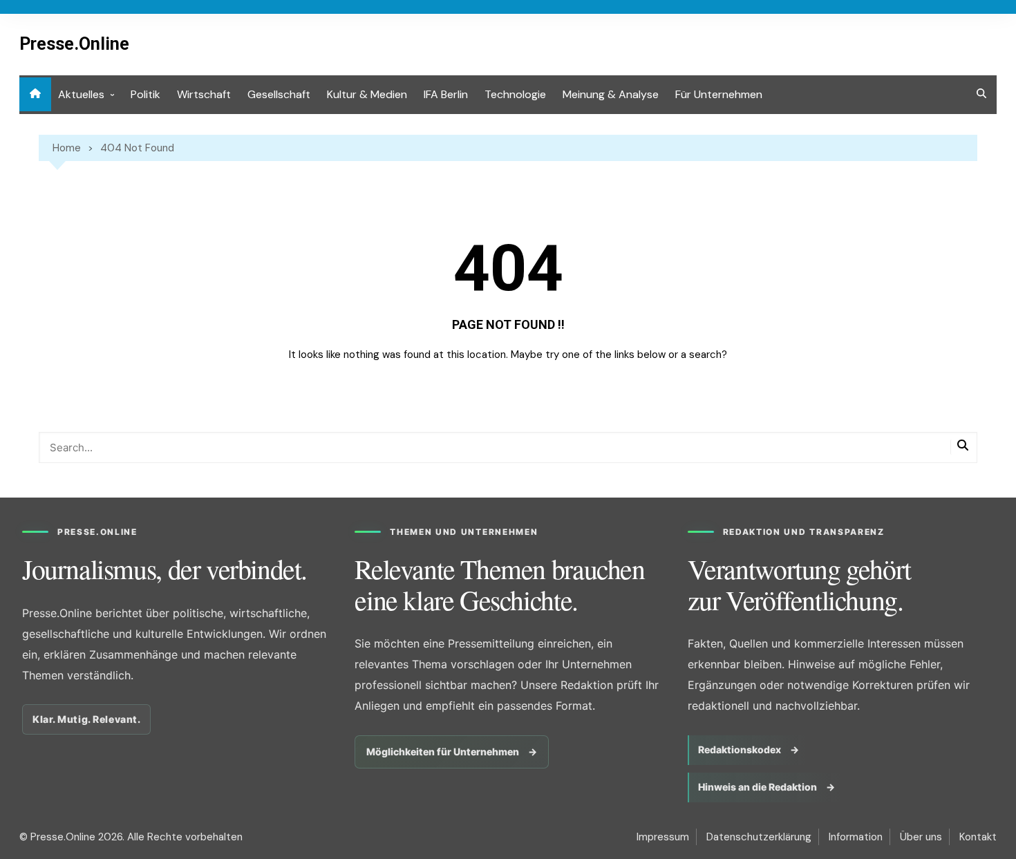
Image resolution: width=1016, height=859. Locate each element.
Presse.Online (74, 44)
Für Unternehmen (718, 94)
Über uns (921, 837)
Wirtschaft (204, 94)
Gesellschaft (278, 94)
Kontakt (978, 837)
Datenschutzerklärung (758, 837)
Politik (145, 94)
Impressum (663, 837)
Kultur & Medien (367, 94)
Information (856, 837)
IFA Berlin (446, 94)
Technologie (515, 94)
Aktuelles (81, 94)
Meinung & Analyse (611, 94)
